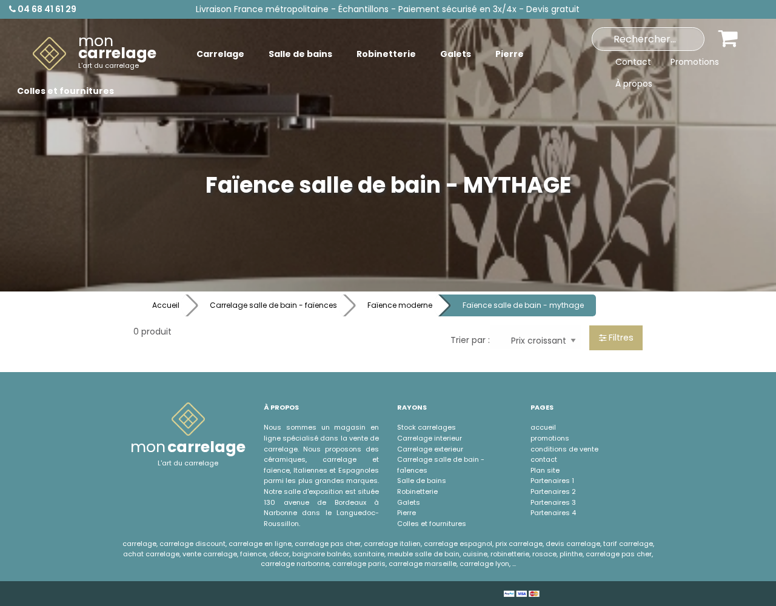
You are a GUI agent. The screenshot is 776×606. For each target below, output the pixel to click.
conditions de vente (564, 449)
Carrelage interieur (429, 438)
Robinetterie (417, 491)
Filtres (620, 337)
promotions (549, 438)
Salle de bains (421, 480)
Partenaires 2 (553, 491)
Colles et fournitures (431, 523)
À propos (633, 84)
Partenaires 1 (552, 480)
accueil (543, 427)
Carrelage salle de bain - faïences (273, 305)
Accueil (165, 305)
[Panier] (728, 37)
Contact (633, 62)
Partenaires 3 (553, 502)
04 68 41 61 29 (46, 9)
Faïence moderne (399, 305)
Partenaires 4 (553, 513)
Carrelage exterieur (430, 449)
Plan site (545, 470)
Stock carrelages (426, 427)
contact (543, 459)
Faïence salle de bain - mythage (523, 305)
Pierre (406, 513)
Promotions (695, 62)
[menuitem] (94, 54)
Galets (408, 502)
